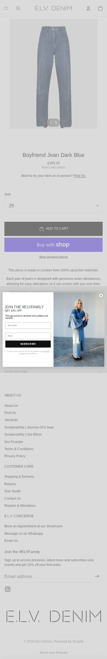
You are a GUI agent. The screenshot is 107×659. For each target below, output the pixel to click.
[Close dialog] (101, 295)
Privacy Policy (46, 351)
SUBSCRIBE (28, 344)
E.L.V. (32, 351)
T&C (22, 353)
